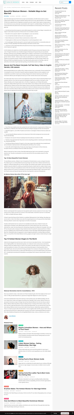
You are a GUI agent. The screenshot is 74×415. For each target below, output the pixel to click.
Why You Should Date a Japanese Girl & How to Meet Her (62, 21)
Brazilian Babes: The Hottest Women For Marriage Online (25, 389)
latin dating (9, 7)
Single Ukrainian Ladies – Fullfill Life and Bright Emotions (62, 78)
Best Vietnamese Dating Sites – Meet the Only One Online (61, 74)
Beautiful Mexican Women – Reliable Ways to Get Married (61, 36)
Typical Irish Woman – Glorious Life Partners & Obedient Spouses (62, 101)
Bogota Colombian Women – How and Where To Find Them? (34, 328)
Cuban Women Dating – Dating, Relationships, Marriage (30, 344)
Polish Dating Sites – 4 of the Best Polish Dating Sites (62, 105)
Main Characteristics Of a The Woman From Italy (61, 50)
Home (5, 7)
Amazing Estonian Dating (60, 24)
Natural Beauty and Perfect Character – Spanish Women (61, 110)
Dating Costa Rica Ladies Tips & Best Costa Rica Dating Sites (34, 374)
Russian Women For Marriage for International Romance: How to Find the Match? (62, 55)
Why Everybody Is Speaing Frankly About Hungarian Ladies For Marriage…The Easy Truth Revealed (62, 116)
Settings (55, 413)
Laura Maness (12, 16)
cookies (11, 413)
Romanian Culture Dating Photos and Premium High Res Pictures (62, 28)
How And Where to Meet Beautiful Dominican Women (24, 401)
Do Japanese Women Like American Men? (60, 11)
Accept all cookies (64, 413)
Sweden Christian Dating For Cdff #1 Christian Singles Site (62, 65)
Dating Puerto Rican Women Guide (31, 359)
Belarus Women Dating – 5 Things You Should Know (62, 45)
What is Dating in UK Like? (60, 32)
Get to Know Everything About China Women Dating (61, 41)
